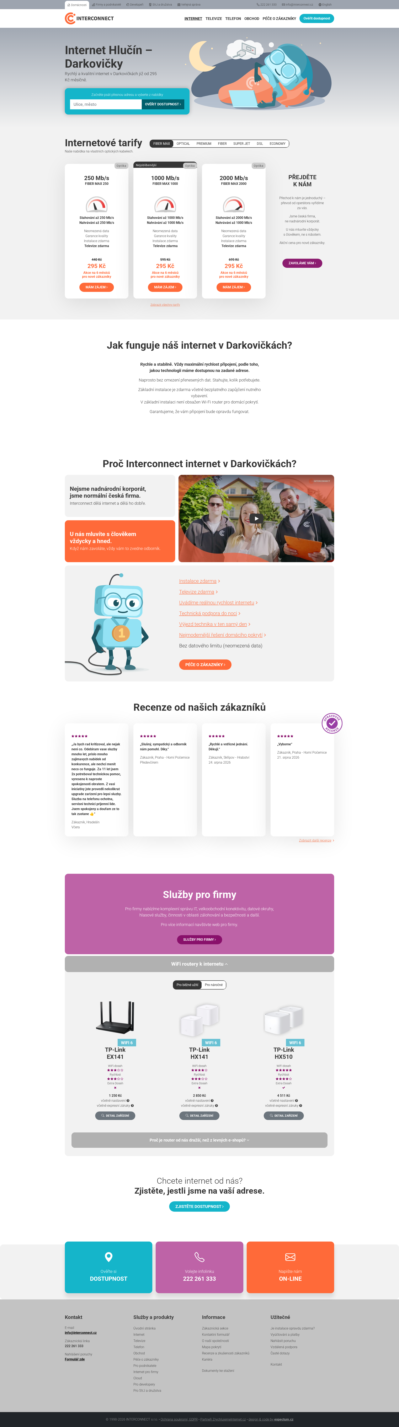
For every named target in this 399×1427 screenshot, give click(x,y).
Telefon (233, 18)
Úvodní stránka (144, 1328)
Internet (193, 18)
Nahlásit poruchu (283, 1341)
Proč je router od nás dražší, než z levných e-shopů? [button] (198, 1140)
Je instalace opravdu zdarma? (293, 1328)
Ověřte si (108, 1275)
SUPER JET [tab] (241, 144)
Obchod (251, 18)
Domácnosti (79, 5)
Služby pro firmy (199, 940)
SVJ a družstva (162, 4)
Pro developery (144, 1384)
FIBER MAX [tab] (161, 144)
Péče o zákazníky (279, 18)
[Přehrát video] (256, 519)
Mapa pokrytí (211, 1347)
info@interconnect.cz (299, 4)
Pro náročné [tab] (214, 985)
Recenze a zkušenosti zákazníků (225, 1353)
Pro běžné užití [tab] (187, 985)
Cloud (137, 1378)
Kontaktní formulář (215, 1335)
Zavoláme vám (302, 263)
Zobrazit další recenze (315, 840)
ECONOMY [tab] (278, 144)
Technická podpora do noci (208, 613)
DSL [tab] (260, 144)
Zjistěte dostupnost (198, 1206)
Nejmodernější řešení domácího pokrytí (220, 635)
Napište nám (290, 1275)
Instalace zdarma (198, 581)
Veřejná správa (191, 4)
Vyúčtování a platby (285, 1335)
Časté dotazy (280, 1353)
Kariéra (207, 1359)
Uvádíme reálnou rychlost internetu (216, 603)
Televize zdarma (196, 592)
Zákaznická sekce (215, 1328)
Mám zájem (96, 287)
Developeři (136, 4)
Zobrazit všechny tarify (165, 304)
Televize (214, 18)
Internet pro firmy (145, 1372)
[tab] (199, 1140)
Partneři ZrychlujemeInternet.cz (223, 1419)
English (327, 4)
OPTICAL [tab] (183, 144)
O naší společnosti (215, 1341)
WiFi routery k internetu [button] (198, 964)
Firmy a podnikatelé (108, 4)
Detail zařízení (117, 1115)
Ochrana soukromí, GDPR (179, 1419)
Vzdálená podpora (284, 1347)
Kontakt (276, 1364)
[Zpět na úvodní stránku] (89, 18)
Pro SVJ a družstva (147, 1391)
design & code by (271, 1419)
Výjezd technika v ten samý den (213, 624)
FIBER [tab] (222, 144)
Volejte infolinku (199, 1275)
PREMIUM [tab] (204, 144)
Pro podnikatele (144, 1366)
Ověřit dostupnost (317, 18)
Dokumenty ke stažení (218, 1371)
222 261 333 (268, 4)
